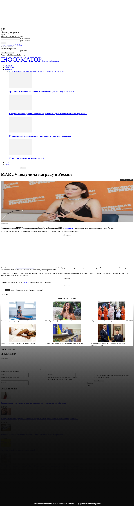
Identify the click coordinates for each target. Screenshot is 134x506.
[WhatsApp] (26, 480)
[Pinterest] (19, 480)
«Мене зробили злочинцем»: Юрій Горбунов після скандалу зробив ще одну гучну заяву (67, 504)
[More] (34, 479)
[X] (11, 480)
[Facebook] (4, 480)
